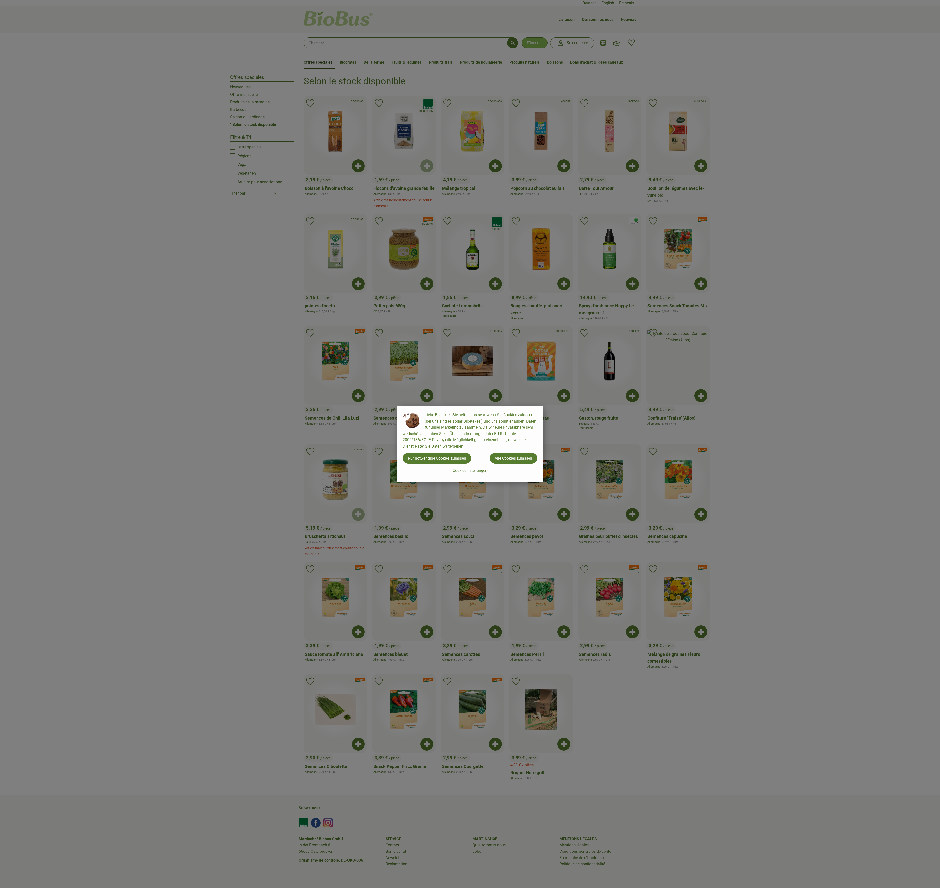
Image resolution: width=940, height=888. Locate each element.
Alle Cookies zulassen (513, 458)
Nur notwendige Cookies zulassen (437, 458)
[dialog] (470, 444)
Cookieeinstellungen (470, 470)
